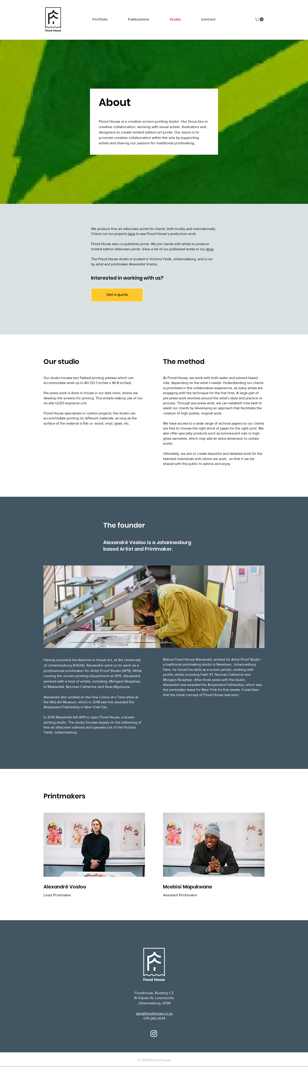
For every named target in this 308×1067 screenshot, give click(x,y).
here (131, 234)
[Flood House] (153, 1033)
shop (210, 249)
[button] (259, 19)
